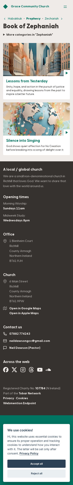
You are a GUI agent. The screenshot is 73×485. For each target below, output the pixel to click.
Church (9, 275)
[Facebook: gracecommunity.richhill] (6, 371)
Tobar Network (30, 393)
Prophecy (33, 18)
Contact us (12, 327)
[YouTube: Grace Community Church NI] (40, 371)
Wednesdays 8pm (16, 220)
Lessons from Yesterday (27, 81)
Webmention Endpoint (19, 403)
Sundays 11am (14, 208)
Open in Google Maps (25, 308)
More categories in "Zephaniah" (29, 34)
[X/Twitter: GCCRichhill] (14, 371)
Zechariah (52, 18)
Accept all (36, 463)
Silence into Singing (23, 141)
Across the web (16, 362)
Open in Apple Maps (24, 313)
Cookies (22, 398)
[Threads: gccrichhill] (31, 371)
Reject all (36, 473)
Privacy (8, 398)
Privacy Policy (28, 453)
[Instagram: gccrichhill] (23, 371)
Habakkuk (15, 18)
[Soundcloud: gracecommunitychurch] (48, 371)
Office (8, 234)
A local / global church (22, 169)
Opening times (16, 197)
